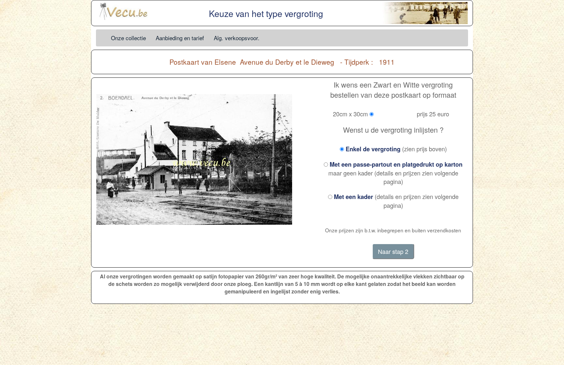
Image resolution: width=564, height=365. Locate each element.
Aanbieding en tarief (180, 38)
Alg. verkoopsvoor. (236, 38)
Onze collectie (128, 38)
